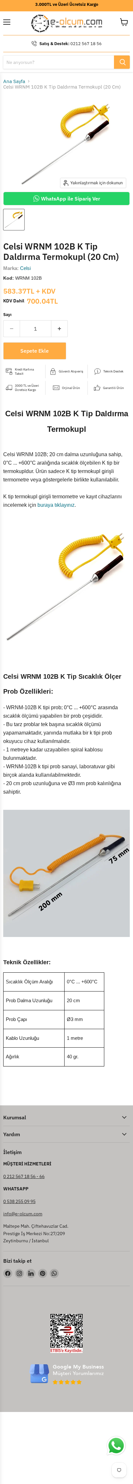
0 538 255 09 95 (19, 1201)
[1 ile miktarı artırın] (59, 328)
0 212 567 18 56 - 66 (24, 1176)
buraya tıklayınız (56, 505)
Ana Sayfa (14, 81)
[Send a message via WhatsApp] (116, 1446)
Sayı (7, 314)
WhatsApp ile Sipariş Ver (70, 198)
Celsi (25, 268)
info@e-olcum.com (22, 1214)
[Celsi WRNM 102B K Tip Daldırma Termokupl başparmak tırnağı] (14, 219)
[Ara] (122, 62)
